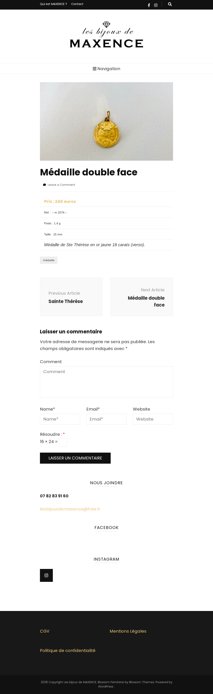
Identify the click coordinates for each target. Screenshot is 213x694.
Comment (51, 362)
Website (141, 409)
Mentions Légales (128, 631)
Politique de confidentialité (67, 650)
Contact (77, 4)
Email (93, 409)
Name (47, 409)
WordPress (105, 686)
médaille (48, 260)
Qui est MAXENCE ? (53, 4)
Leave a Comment (61, 185)
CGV (45, 631)
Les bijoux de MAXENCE (80, 682)
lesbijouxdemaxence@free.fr (70, 509)
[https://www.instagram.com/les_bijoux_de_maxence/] (46, 575)
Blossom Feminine (111, 682)
